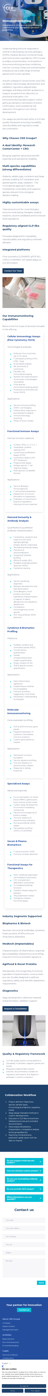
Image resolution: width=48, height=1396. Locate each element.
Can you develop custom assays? (24, 1170)
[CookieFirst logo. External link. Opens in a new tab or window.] (3, 1366)
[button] (6, 1363)
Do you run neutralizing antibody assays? (24, 1180)
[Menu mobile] (41, 8)
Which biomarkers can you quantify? (24, 1198)
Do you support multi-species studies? (24, 1162)
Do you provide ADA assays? (24, 1189)
